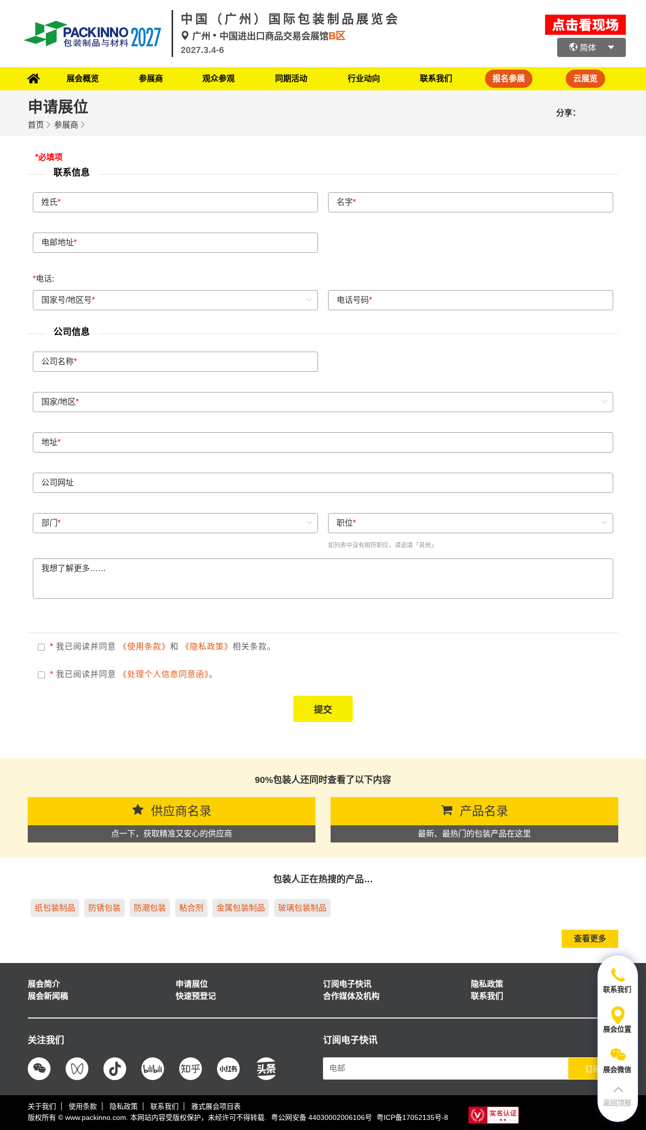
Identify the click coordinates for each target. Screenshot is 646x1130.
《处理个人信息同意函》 (164, 674)
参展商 (66, 125)
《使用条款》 (144, 646)
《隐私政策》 (207, 646)
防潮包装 (150, 907)
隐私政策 (124, 1106)
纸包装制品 (55, 907)
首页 (36, 125)
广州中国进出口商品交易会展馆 (268, 36)
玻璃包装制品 (302, 907)
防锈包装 (104, 907)
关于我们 (42, 1106)
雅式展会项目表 (216, 1106)
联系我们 (436, 78)
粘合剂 (191, 907)
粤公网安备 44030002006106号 (321, 1117)
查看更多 (590, 938)
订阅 (593, 1069)
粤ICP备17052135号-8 (412, 1117)
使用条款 (83, 1106)
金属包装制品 (241, 907)
